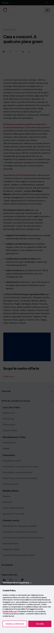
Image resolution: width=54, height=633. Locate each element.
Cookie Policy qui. (10, 611)
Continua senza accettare (16, 582)
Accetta (40, 624)
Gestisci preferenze (15, 624)
